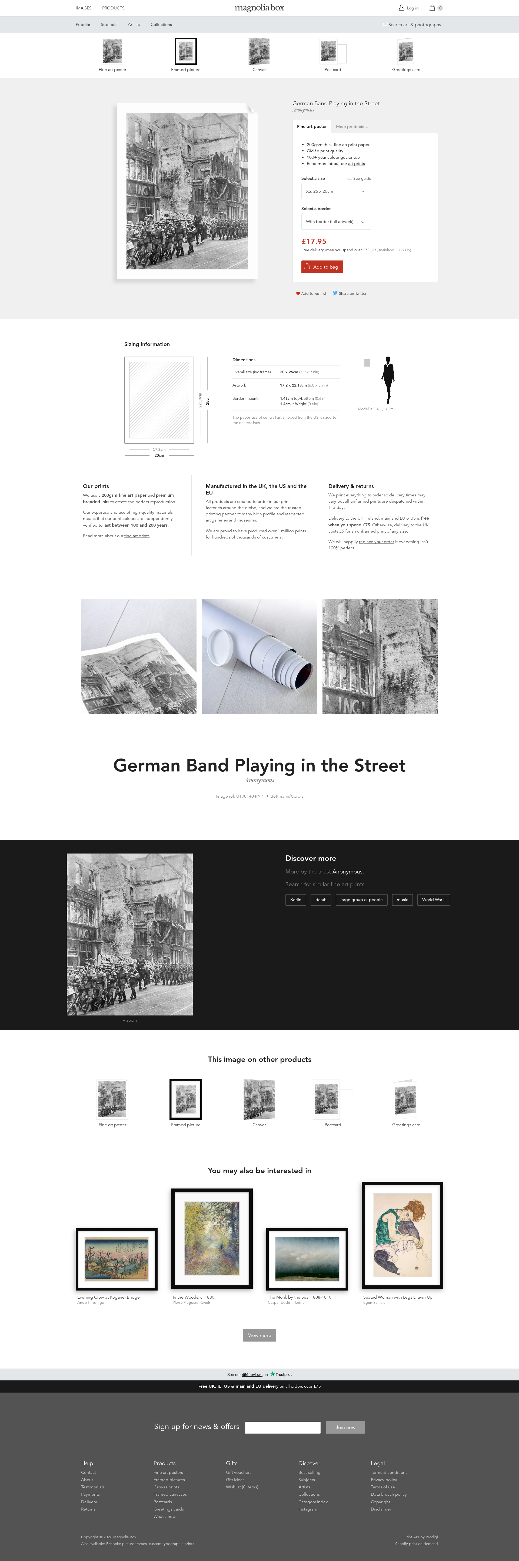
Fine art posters (168, 1472)
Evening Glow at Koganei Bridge (108, 1297)
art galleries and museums (231, 520)
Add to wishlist (313, 293)
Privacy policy (384, 1479)
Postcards (163, 1502)
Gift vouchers (238, 1472)
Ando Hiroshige (90, 1302)
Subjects (109, 24)
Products (113, 8)
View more (259, 1335)
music (402, 899)
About (87, 1479)
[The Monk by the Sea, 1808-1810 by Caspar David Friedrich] (307, 1259)
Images (84, 8)
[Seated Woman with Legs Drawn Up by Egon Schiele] (403, 1236)
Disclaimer (381, 1509)
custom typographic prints (171, 1543)
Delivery (336, 518)
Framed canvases (170, 1494)
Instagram (307, 1509)
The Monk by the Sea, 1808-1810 (299, 1297)
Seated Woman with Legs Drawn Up (397, 1297)
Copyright (380, 1502)
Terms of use (383, 1487)
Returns (88, 1509)
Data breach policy (389, 1494)
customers (272, 537)
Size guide (362, 178)
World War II (433, 899)
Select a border (316, 208)
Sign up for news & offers (196, 1426)
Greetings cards (169, 1509)
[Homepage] (259, 9)
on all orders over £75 (259, 1386)
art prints (356, 163)
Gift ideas (235, 1479)
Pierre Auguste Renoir (191, 1302)
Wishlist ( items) (242, 1487)
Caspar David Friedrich (287, 1302)
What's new (165, 1516)
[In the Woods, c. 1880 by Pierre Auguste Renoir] (212, 1239)
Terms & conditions (389, 1472)
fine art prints (136, 536)
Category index (313, 1502)
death (321, 899)
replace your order (376, 541)
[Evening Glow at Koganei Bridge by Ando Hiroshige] (117, 1259)
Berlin (295, 899)
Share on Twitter (353, 293)
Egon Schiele (374, 1302)
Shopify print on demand (416, 1543)
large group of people (362, 899)
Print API (411, 1537)
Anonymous (303, 110)
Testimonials (93, 1487)
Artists (134, 24)
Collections (161, 24)
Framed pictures (169, 1479)
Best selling (309, 1472)
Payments (90, 1494)
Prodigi (432, 1537)
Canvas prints (166, 1487)
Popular (83, 24)
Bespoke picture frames (126, 1543)
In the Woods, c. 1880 (193, 1297)
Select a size (336, 178)
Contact (88, 1472)
